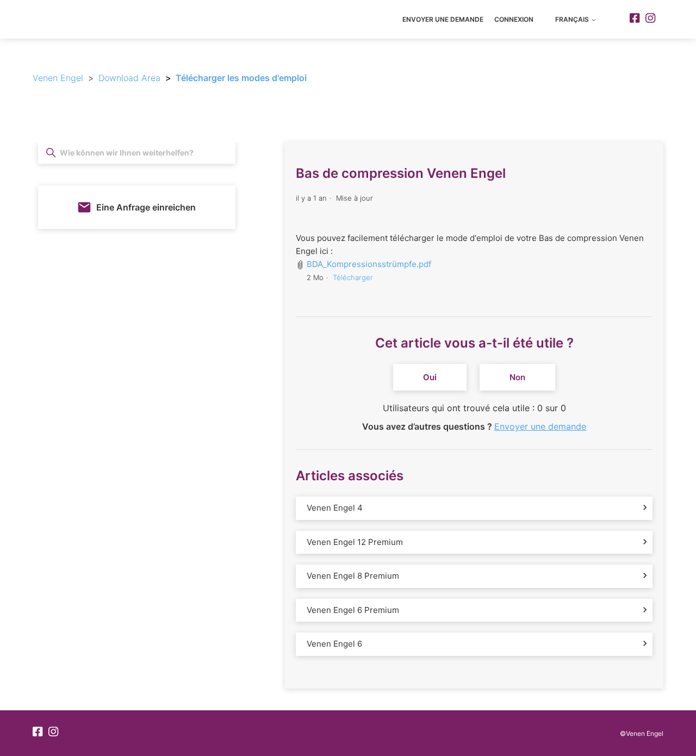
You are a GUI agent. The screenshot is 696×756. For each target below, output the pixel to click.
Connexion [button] (513, 19)
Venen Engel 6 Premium (353, 610)
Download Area (129, 77)
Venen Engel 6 (334, 644)
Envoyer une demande (442, 19)
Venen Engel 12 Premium (355, 542)
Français (573, 19)
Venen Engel (58, 77)
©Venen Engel (641, 733)
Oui (430, 377)
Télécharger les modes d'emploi (241, 77)
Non (517, 377)
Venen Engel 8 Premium (353, 576)
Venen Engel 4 (335, 508)
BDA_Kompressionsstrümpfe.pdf (369, 264)
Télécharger (353, 277)
